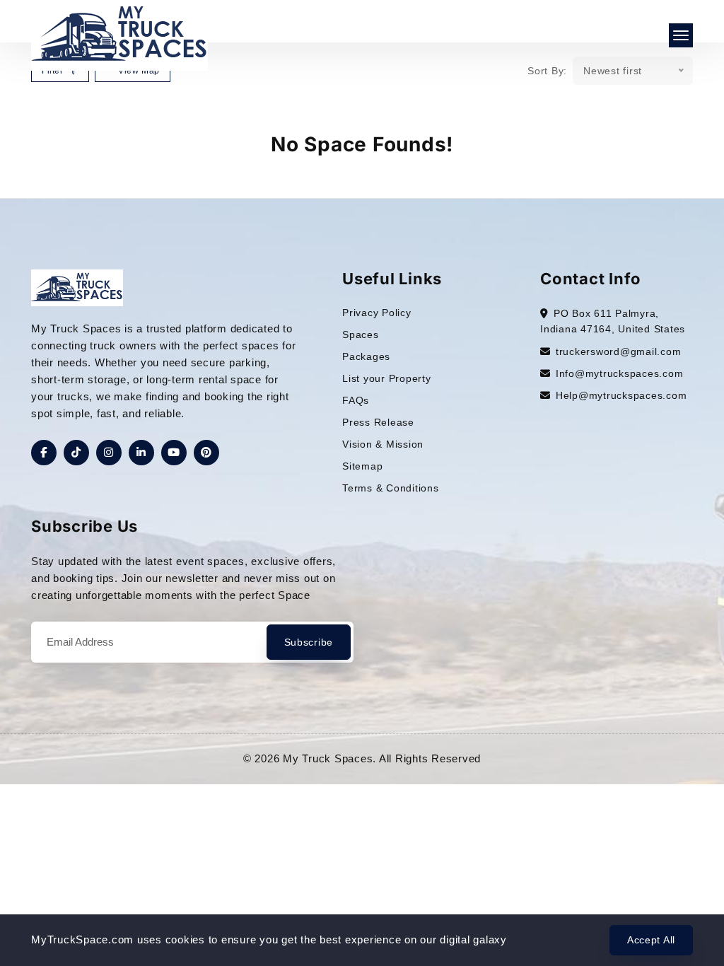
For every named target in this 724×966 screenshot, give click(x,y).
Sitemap (362, 466)
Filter (54, 71)
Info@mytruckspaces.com (620, 373)
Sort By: (547, 70)
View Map (137, 71)
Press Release (378, 422)
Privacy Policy (376, 312)
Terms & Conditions (390, 488)
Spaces (360, 334)
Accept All (651, 939)
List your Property (386, 378)
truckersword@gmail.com (619, 351)
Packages (366, 356)
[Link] (77, 287)
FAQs (355, 400)
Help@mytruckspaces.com (621, 395)
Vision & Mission (383, 444)
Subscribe (308, 642)
